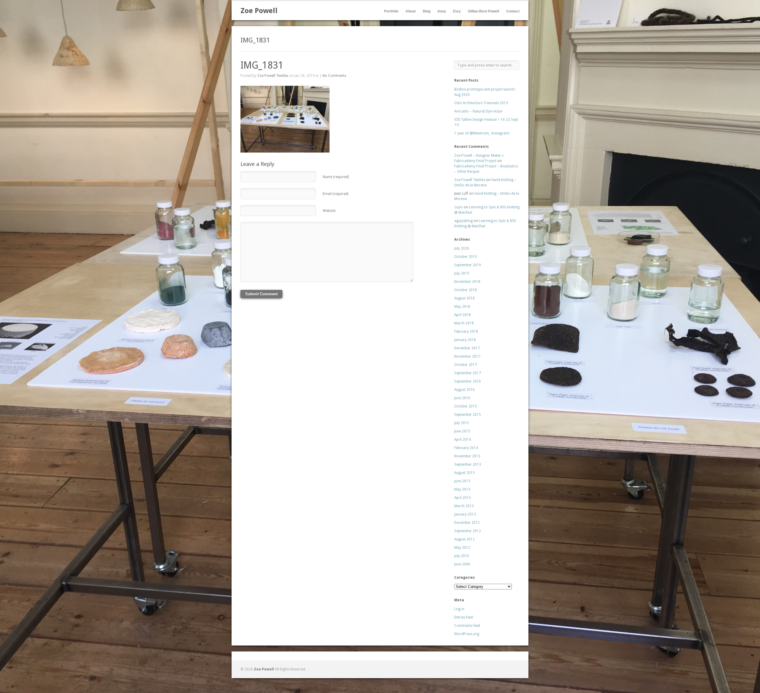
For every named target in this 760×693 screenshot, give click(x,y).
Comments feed (467, 626)
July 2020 (461, 248)
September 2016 (467, 381)
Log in (459, 609)
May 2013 (462, 489)
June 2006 (462, 564)
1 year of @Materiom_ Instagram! (481, 133)
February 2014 (466, 448)
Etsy (457, 11)
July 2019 (461, 273)
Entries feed (463, 617)
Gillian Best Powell (483, 11)
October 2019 (465, 257)
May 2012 (462, 547)
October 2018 (465, 290)
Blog (426, 11)
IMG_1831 (262, 65)
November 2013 (467, 456)
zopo (458, 207)
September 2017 (467, 373)
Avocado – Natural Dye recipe (478, 111)
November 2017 (467, 356)
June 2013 (462, 481)
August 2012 (464, 539)
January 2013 (465, 514)
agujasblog (463, 221)
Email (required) (335, 194)
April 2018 (462, 315)
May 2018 (462, 307)
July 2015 (461, 423)
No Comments (334, 76)
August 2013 (464, 473)
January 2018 (465, 340)
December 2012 (467, 523)
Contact (513, 11)
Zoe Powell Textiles (272, 76)
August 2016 (464, 390)
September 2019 (467, 265)
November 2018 (467, 282)
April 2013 (462, 498)
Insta (442, 11)
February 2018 (466, 331)
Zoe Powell (259, 11)
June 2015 (462, 431)
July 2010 (461, 556)
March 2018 (464, 323)
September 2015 (467, 415)
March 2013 (464, 506)
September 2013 (467, 464)
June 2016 (462, 398)
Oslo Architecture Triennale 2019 (481, 103)
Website (329, 211)
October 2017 (465, 365)
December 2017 (467, 348)
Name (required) (336, 177)
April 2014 (462, 439)
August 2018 (464, 298)
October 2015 (465, 406)
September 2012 (467, 531)
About (411, 11)
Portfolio (391, 11)
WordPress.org (466, 634)
